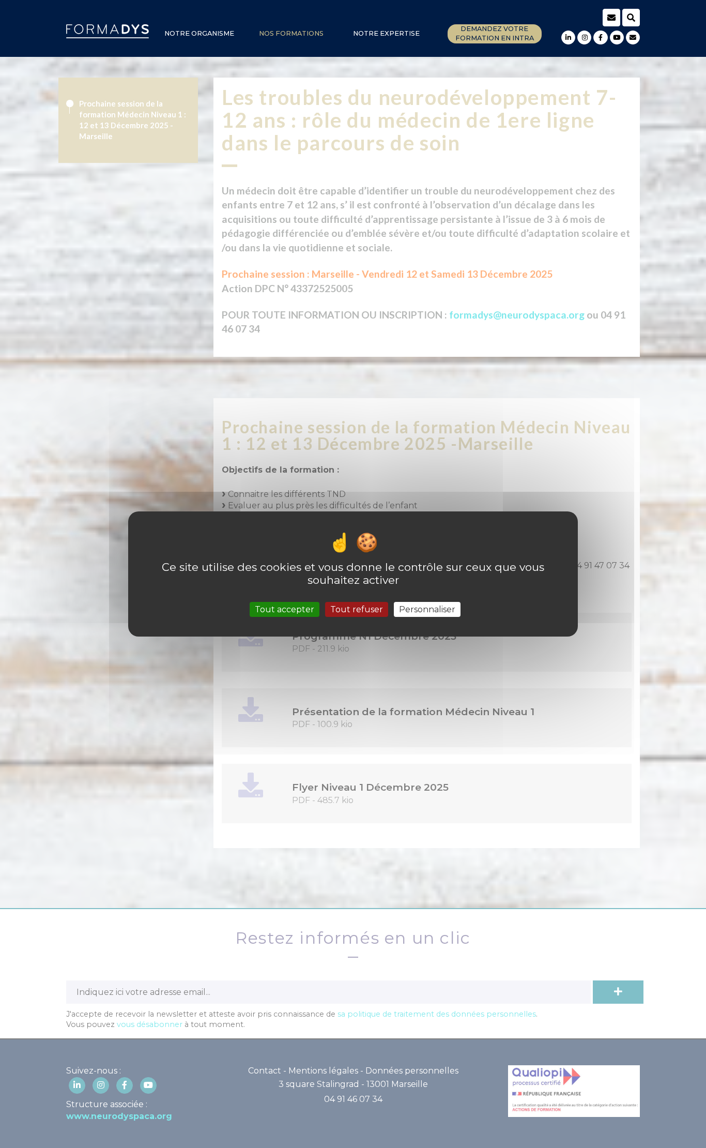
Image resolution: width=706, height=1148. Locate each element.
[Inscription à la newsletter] (611, 17)
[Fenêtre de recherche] (631, 17)
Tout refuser (356, 609)
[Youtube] (617, 37)
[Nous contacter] (633, 37)
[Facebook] (600, 37)
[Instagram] (584, 37)
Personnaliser (427, 609)
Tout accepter (284, 609)
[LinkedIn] (568, 37)
